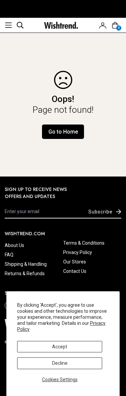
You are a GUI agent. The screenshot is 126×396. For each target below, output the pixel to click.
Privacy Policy (77, 252)
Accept (59, 346)
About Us (14, 245)
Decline (60, 363)
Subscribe (100, 211)
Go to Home (63, 132)
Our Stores (74, 261)
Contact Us (74, 271)
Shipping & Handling (26, 264)
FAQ (9, 254)
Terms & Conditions (83, 243)
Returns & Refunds (25, 273)
